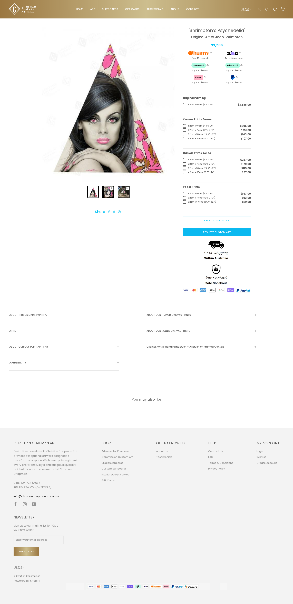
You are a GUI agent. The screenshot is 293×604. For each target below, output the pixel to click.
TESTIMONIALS (155, 9)
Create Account (267, 463)
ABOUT (175, 9)
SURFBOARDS (110, 9)
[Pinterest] (119, 211)
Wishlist (261, 457)
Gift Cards (108, 480)
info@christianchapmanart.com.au (37, 496)
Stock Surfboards (112, 463)
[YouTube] (34, 504)
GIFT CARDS (132, 9)
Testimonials (164, 457)
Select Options (217, 220)
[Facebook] (108, 211)
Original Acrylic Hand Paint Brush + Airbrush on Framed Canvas (185, 346)
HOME (79, 9)
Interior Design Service (115, 474)
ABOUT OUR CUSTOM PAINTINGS (29, 346)
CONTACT (192, 9)
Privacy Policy (216, 468)
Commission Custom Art (117, 457)
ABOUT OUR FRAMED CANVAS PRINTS (168, 315)
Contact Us (215, 451)
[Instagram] (25, 504)
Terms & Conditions (220, 463)
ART (92, 9)
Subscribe (26, 551)
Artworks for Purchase (115, 451)
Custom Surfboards (114, 468)
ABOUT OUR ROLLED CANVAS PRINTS (168, 330)
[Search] (267, 9)
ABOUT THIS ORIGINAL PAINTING (28, 315)
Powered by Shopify (27, 581)
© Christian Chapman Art (27, 576)
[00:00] (108, 104)
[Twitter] (114, 211)
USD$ (244, 9)
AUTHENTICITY (17, 362)
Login (260, 451)
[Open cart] (283, 9)
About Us (162, 451)
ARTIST (13, 330)
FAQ (210, 457)
